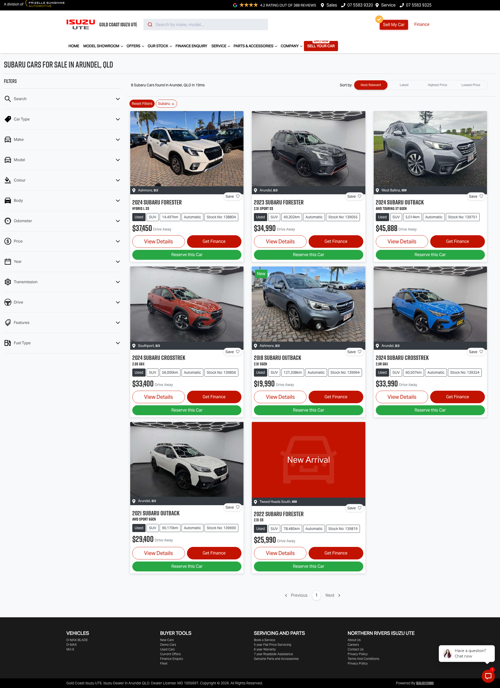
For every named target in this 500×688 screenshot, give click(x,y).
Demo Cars (168, 645)
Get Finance (214, 241)
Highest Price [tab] (437, 85)
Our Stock (158, 46)
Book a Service (264, 640)
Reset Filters (142, 103)
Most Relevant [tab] (371, 85)
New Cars (167, 640)
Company (290, 46)
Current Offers (170, 654)
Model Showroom (101, 46)
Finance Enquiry (191, 46)
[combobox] (205, 24)
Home (73, 46)
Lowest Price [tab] (470, 85)
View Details (158, 241)
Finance (421, 24)
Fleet (163, 663)
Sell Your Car (321, 46)
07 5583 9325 (419, 5)
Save (230, 196)
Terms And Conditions (363, 659)
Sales (332, 5)
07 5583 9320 (360, 5)
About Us (354, 640)
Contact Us (356, 649)
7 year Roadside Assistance (273, 654)
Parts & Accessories (253, 46)
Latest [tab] (404, 85)
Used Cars (167, 649)
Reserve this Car (187, 254)
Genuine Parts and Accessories (276, 659)
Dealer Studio (425, 683)
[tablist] (421, 85)
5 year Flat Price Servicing (272, 645)
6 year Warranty (265, 649)
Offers (133, 46)
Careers (353, 645)
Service (388, 5)
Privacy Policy (358, 654)
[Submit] (149, 24)
